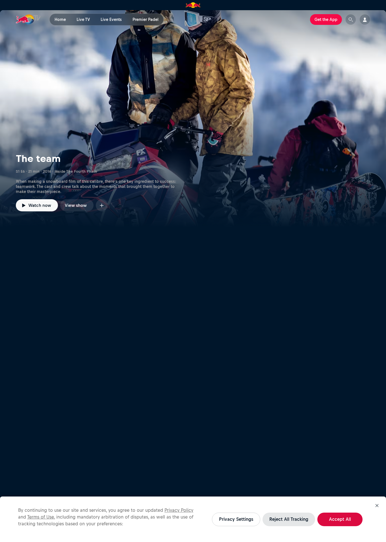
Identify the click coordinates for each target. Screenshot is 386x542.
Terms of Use (40, 516)
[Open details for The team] (193, 118)
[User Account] (364, 19)
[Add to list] (102, 205)
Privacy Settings (236, 519)
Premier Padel (146, 19)
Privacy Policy (178, 510)
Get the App (326, 19)
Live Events (111, 19)
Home (60, 19)
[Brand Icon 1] (193, 5)
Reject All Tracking (288, 519)
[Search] (350, 19)
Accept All (340, 519)
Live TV (83, 19)
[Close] (377, 505)
